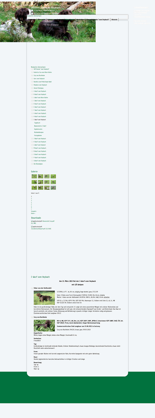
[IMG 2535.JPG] (34, 189)
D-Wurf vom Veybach (40, 104)
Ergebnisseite (38, 129)
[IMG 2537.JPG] (34, 183)
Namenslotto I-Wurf (40, 126)
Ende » (33, 213)
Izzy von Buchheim (39, 75)
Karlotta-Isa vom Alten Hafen (43, 72)
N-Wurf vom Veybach (40, 151)
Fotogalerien (38, 135)
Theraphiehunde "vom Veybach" (97, 20)
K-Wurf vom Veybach (40, 142)
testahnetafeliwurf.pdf (41, 229)
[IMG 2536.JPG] (40, 189)
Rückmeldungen (38, 132)
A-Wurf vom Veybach (40, 91)
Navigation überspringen (34, 16)
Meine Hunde (69, 20)
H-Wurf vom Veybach (40, 116)
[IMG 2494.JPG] (53, 189)
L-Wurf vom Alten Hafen (41, 97)
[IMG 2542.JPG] (47, 178)
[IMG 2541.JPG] (53, 183)
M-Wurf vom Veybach (40, 148)
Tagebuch (37, 123)
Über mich (41, 20)
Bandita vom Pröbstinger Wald (42, 82)
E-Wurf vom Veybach (40, 107)
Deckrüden (80, 20)
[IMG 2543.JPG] (47, 183)
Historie (114, 20)
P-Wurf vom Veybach (40, 157)
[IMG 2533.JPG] (40, 183)
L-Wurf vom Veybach (40, 145)
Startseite (32, 20)
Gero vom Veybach (39, 78)
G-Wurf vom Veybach (40, 113)
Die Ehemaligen (38, 164)
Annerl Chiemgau (38, 88)
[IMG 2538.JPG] (47, 189)
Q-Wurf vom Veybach (40, 161)
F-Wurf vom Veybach (40, 110)
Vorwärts (33, 211)
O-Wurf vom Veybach (40, 154)
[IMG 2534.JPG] (53, 178)
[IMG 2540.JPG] (40, 178)
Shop (46, 14)
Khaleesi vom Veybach (40, 85)
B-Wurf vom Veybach (40, 94)
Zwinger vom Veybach (55, 20)
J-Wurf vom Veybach (40, 138)
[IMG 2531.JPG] (34, 178)
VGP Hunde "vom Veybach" (41, 69)
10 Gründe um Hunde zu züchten (44, 10)
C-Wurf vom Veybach (40, 100)
